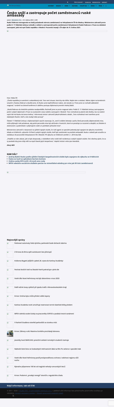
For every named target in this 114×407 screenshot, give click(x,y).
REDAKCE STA (16, 20)
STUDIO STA (88, 2)
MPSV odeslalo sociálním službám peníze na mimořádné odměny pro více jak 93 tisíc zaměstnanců (51, 163)
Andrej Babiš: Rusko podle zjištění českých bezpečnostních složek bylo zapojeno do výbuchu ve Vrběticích (54, 157)
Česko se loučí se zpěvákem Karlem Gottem (27, 159)
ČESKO (93, 6)
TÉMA (100, 6)
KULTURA (75, 6)
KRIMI (66, 6)
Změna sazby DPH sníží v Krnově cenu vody (27, 161)
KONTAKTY (104, 2)
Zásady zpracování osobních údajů (50, 393)
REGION (58, 6)
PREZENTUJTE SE (96, 2)
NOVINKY (51, 6)
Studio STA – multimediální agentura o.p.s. (35, 391)
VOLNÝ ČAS (83, 6)
